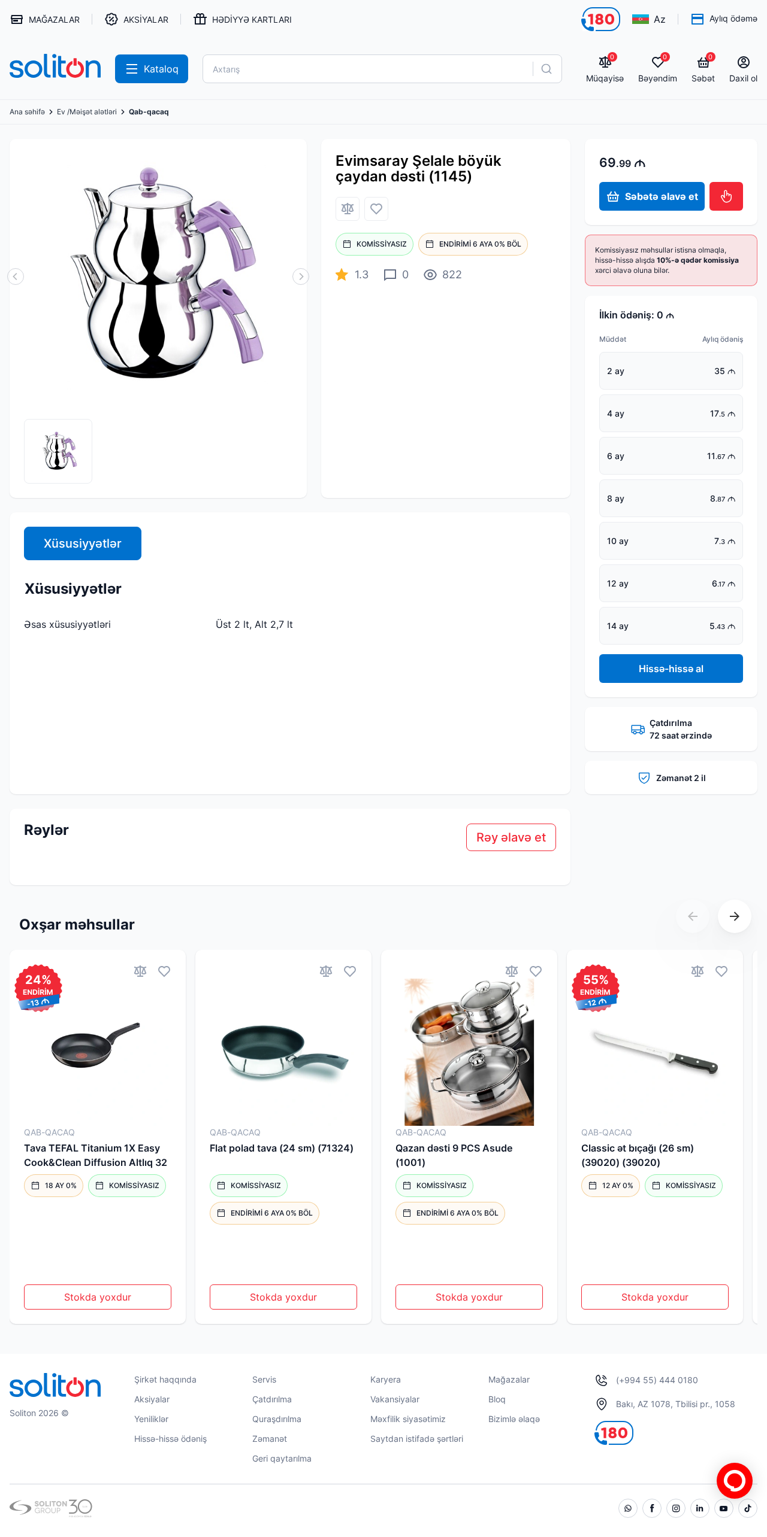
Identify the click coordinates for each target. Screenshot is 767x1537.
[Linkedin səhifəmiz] (699, 1508)
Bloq (497, 1399)
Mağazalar (509, 1379)
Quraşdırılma (276, 1419)
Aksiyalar (152, 1399)
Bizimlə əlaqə (514, 1419)
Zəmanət (269, 1438)
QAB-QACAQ (49, 1132)
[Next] (734, 916)
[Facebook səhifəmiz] (652, 1508)
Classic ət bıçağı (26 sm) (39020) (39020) (637, 1155)
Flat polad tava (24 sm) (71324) (282, 1148)
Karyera (385, 1379)
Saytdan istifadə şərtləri (416, 1438)
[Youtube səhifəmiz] (723, 1508)
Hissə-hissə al (671, 669)
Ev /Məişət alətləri (87, 112)
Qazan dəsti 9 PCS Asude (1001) (453, 1155)
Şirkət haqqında (165, 1379)
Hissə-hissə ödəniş (170, 1438)
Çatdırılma (272, 1399)
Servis (264, 1379)
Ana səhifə (27, 112)
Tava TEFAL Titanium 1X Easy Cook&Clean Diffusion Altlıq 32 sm (95, 1156)
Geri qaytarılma (282, 1458)
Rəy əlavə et (511, 837)
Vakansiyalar (394, 1399)
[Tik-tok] (747, 1508)
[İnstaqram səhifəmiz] (676, 1508)
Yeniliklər (151, 1419)
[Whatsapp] (628, 1508)
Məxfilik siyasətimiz (408, 1419)
